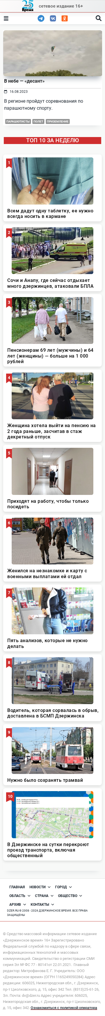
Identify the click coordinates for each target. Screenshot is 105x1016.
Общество (67, 896)
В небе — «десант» (24, 81)
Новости (37, 887)
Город (61, 887)
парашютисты (18, 121)
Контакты (40, 905)
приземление (58, 121)
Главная (17, 887)
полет (38, 121)
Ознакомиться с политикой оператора (64, 1008)
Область (17, 896)
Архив (15, 905)
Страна (41, 896)
